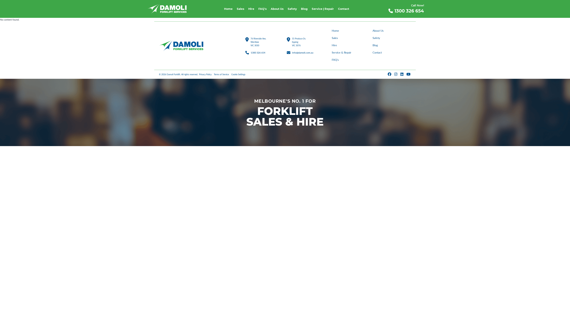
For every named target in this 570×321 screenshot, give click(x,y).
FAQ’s (335, 59)
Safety (376, 38)
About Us (378, 30)
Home (335, 30)
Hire (334, 45)
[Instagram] (396, 74)
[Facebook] (390, 74)
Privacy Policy (205, 74)
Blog (375, 45)
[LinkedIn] (402, 74)
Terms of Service (221, 74)
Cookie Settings (238, 74)
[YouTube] (408, 74)
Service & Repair (341, 52)
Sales (335, 38)
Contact (377, 52)
